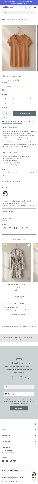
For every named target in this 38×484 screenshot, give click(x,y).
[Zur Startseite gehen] (7, 7)
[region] (19, 267)
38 (13, 98)
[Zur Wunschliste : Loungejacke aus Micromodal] (28, 245)
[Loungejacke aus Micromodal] (16, 262)
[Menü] (34, 7)
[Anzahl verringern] (3, 113)
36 (5, 98)
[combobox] (20, 12)
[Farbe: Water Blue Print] (16, 290)
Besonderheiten (7, 188)
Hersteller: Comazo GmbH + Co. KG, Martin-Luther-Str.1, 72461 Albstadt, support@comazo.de (18, 122)
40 (22, 98)
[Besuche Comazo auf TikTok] (14, 461)
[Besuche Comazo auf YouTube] (11, 461)
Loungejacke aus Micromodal (16, 284)
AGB (32, 401)
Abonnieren (19, 408)
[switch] (34, 480)
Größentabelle (6, 107)
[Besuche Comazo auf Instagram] (7, 461)
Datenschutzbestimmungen (10, 401)
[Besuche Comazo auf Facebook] (3, 461)
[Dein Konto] (25, 7)
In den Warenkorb (24, 113)
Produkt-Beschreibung (9, 127)
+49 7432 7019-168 (10, 450)
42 (30, 98)
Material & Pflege (7, 211)
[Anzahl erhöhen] (9, 113)
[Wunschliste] (21, 7)
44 (5, 103)
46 (13, 103)
